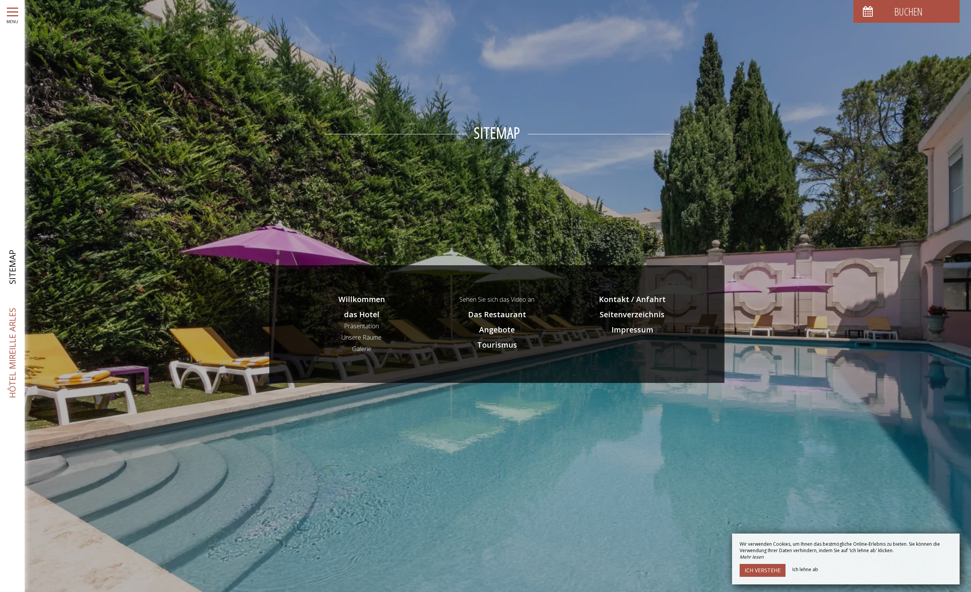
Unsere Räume (361, 337)
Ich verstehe (763, 570)
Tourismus (497, 345)
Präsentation (361, 326)
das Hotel (361, 314)
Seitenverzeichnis (632, 314)
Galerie (361, 349)
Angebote (497, 329)
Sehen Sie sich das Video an (496, 299)
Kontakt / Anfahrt (632, 299)
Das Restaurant (497, 314)
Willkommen (361, 299)
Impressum (632, 329)
